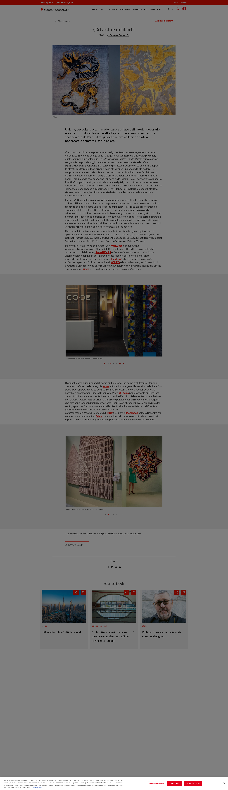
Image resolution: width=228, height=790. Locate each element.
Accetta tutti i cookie (192, 784)
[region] (114, 783)
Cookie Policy (37, 787)
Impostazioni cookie (156, 784)
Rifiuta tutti (174, 784)
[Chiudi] (224, 783)
